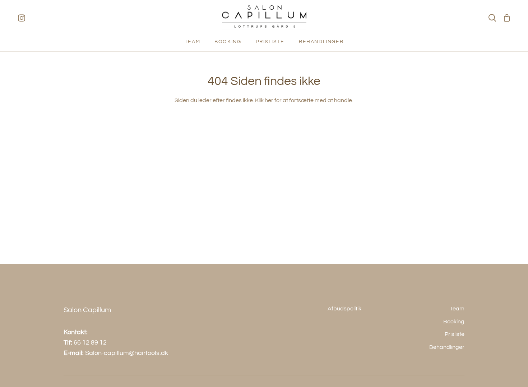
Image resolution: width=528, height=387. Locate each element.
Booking (453, 321)
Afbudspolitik (344, 308)
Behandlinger (446, 347)
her (269, 100)
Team (457, 308)
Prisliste (454, 334)
